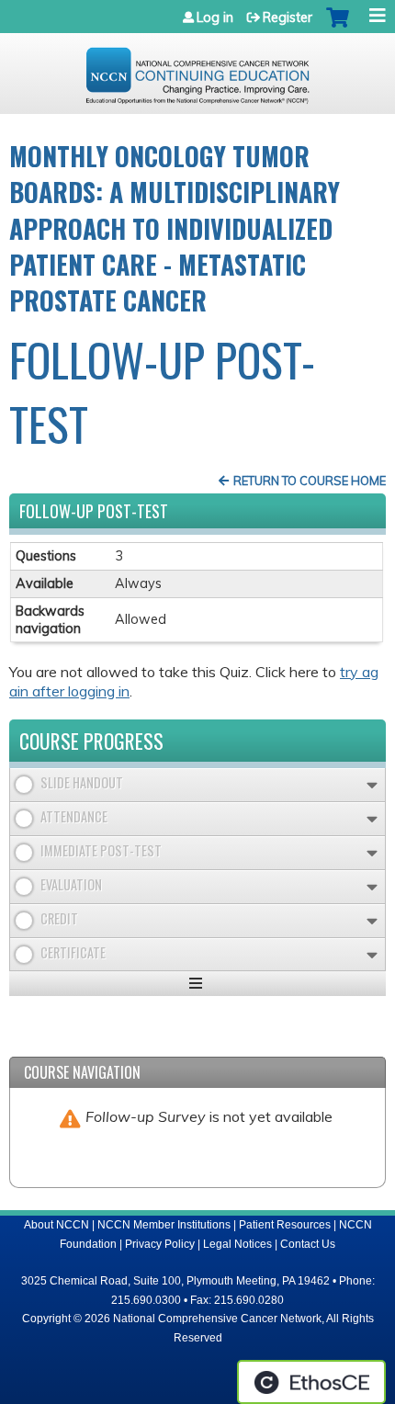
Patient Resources (285, 1224)
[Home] (197, 69)
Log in (215, 17)
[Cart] (337, 26)
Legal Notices (237, 1244)
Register (287, 17)
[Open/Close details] (372, 785)
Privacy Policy (160, 1244)
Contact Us (307, 1244)
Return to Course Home (309, 480)
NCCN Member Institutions (164, 1224)
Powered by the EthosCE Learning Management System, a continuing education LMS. (311, 1382)
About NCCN (56, 1224)
